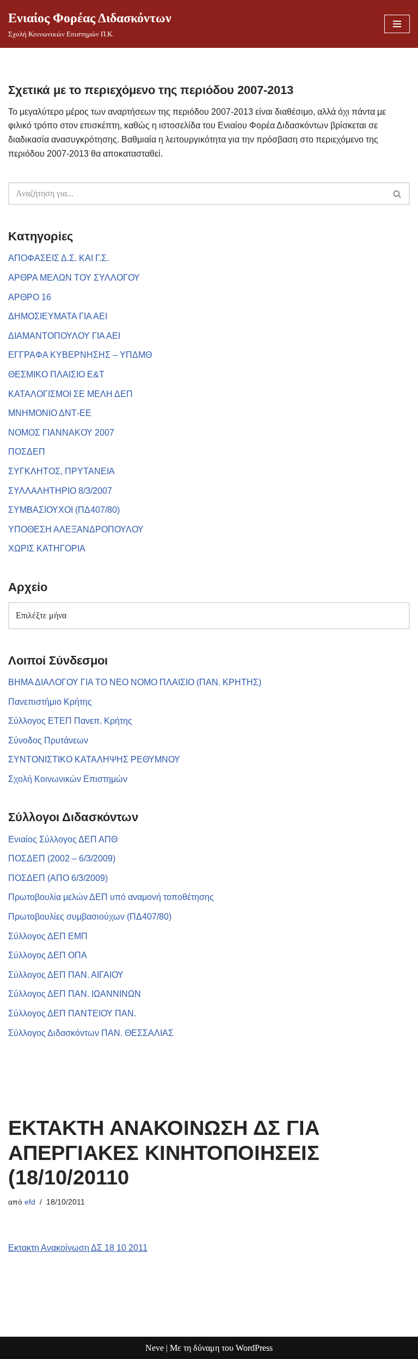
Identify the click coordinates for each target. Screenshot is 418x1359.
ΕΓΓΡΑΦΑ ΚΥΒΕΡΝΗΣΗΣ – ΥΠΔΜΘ (80, 354)
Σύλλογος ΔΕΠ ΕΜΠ (48, 936)
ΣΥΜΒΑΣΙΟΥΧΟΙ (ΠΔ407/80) (64, 509)
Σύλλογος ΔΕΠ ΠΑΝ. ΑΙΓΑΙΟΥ (66, 974)
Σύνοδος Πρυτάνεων (48, 740)
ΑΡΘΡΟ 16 (29, 297)
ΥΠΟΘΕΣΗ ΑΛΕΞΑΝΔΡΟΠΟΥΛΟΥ (76, 529)
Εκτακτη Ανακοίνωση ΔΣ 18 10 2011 (77, 1247)
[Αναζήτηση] (397, 193)
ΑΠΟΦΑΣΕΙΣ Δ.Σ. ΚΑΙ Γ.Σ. (58, 258)
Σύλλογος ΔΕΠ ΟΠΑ (47, 955)
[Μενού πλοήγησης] (397, 24)
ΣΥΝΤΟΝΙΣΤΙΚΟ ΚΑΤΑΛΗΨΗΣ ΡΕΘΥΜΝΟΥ (94, 759)
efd (29, 1201)
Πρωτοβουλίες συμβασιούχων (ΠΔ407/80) (89, 916)
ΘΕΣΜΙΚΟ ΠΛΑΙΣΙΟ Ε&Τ (56, 374)
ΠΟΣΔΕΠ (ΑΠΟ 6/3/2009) (58, 878)
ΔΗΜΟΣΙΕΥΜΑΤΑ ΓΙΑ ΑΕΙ (57, 316)
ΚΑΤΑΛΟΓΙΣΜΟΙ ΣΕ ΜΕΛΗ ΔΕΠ (70, 394)
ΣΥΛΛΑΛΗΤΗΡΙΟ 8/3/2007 (60, 490)
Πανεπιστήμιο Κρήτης (50, 701)
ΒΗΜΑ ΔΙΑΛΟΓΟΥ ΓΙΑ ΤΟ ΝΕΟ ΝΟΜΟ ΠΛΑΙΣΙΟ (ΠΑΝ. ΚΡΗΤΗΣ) (134, 682)
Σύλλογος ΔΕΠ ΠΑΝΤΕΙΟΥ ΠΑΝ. (72, 1013)
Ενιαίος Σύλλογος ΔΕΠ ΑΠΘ (63, 839)
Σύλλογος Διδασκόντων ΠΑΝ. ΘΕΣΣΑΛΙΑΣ (91, 1033)
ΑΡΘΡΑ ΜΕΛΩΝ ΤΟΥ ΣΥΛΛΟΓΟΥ (74, 277)
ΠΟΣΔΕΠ (26, 451)
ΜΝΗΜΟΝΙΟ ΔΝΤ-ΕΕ (49, 413)
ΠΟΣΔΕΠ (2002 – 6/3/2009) (61, 858)
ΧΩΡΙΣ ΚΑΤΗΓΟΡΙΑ (46, 548)
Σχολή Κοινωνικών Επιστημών (67, 779)
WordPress (254, 1347)
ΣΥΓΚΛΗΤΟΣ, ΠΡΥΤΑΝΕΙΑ (61, 471)
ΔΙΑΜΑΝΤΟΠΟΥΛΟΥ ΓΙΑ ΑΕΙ (64, 335)
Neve (154, 1347)
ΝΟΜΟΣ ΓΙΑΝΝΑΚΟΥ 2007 (61, 432)
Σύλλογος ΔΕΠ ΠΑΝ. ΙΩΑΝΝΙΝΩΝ (74, 993)
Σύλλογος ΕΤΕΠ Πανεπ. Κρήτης (70, 720)
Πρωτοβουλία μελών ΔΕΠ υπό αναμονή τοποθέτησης (111, 897)
